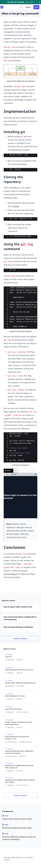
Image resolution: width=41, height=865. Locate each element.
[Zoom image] (20, 71)
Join (36, 7)
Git (5, 22)
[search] (21, 7)
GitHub (16, 206)
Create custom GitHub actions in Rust (17, 819)
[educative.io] (1, 7)
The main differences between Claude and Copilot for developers (19, 838)
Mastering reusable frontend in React (17, 828)
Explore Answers (20, 638)
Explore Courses (20, 795)
